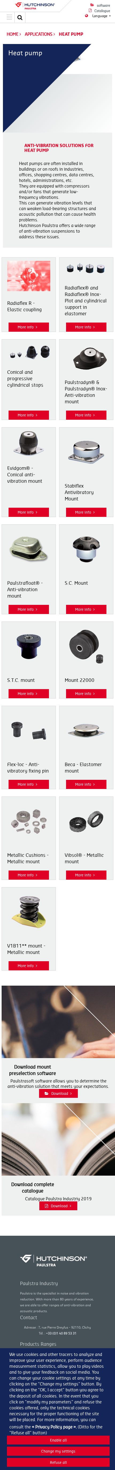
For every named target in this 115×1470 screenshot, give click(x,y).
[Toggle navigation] (9, 17)
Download (59, 1093)
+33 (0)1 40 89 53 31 (61, 1333)
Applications (39, 34)
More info (26, 327)
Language (100, 16)
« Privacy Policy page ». (54, 1426)
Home (12, 34)
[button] (20, 17)
